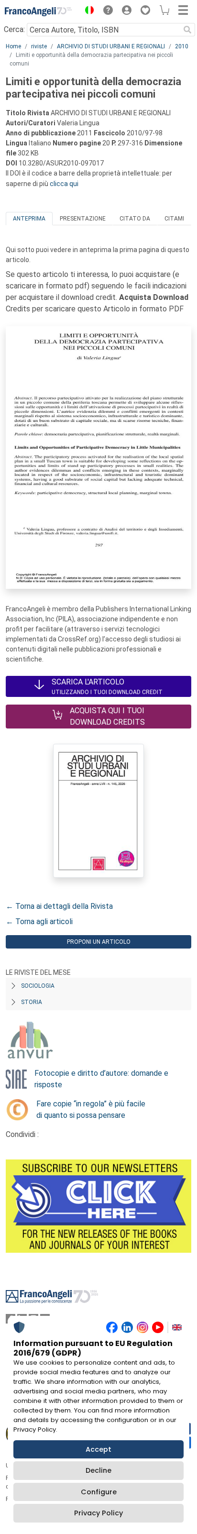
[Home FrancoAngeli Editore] (38, 11)
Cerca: (14, 29)
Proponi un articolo (99, 941)
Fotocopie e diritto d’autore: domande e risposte (101, 1079)
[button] (87, 11)
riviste (39, 46)
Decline (98, 1470)
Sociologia (38, 985)
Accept (98, 1449)
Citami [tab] (174, 218)
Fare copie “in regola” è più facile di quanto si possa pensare (90, 1109)
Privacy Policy (98, 1513)
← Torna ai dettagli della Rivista (59, 906)
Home (13, 46)
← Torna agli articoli (39, 921)
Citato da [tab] (135, 218)
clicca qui (64, 184)
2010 (181, 46)
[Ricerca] (187, 29)
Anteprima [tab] (29, 218)
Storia (31, 1002)
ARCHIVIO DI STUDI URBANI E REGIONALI (111, 46)
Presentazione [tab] (83, 218)
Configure (99, 1492)
